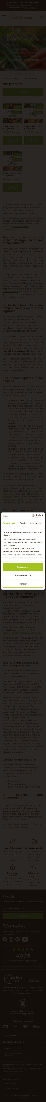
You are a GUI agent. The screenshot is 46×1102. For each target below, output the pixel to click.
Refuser (23, 584)
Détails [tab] (23, 523)
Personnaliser (21, 575)
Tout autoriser (23, 567)
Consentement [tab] (9, 523)
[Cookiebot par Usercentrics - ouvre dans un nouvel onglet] (32, 516)
